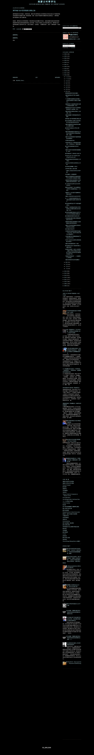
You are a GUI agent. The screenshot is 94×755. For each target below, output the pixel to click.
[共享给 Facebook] (29, 29)
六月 (66, 89)
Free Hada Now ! (66, 497)
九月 (66, 83)
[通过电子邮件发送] (24, 29)
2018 (65, 70)
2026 (65, 54)
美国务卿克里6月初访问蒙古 (71, 93)
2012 (65, 277)
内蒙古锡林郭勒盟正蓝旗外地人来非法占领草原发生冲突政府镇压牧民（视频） (73, 133)
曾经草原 (65, 539)
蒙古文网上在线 (66, 537)
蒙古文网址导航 (66, 524)
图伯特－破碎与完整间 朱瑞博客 (70, 514)
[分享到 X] (28, 29)
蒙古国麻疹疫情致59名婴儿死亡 (72, 216)
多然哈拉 (65, 535)
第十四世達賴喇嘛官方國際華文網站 (71, 506)
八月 (66, 85)
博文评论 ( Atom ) (20, 80)
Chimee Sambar (66, 503)
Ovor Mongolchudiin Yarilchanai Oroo (71, 499)
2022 (65, 62)
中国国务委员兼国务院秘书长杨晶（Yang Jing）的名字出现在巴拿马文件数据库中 (73, 233)
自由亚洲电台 (66, 517)
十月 (66, 80)
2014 (65, 273)
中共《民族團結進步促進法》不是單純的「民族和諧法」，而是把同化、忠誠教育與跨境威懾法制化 (71, 370)
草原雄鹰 (65, 530)
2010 (65, 281)
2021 (65, 64)
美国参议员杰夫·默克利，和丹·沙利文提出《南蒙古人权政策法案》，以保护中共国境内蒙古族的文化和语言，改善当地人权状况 (72, 559)
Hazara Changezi (67, 485)
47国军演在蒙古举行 (70, 140)
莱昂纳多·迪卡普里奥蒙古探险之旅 (73, 118)
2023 (65, 60)
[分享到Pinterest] (31, 29)
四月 (66, 262)
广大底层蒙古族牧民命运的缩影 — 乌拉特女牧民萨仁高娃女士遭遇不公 (73, 100)
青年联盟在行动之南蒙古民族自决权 (71, 526)
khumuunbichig (66, 521)
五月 (66, 91)
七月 (66, 87)
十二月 (67, 76)
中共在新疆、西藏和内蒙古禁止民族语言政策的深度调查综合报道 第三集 (73, 612)
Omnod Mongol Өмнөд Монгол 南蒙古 (71, 541)
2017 (65, 72)
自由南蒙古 (65, 490)
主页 (36, 77)
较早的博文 (57, 77)
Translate (73, 47)
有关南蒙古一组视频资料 (71, 174)
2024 (65, 58)
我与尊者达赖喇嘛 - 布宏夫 (71, 166)
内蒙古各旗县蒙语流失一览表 (72, 243)
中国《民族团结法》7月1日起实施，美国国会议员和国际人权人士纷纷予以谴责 (73, 331)
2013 (65, 275)
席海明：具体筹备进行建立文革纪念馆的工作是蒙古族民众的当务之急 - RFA (73, 209)
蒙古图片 (65, 486)
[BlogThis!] (26, 29)
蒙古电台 (65, 528)
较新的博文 (15, 77)
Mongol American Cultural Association (71, 512)
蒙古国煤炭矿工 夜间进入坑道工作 (73, 153)
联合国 (64, 504)
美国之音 (65, 519)
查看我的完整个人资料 (74, 39)
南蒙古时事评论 (47, 1)
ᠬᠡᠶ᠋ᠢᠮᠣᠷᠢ (64, 533)
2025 (65, 56)
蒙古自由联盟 (66, 510)
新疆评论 (65, 488)
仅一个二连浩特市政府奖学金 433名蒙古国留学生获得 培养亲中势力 (73, 200)
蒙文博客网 (65, 532)
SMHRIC (65, 492)
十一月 (67, 78)
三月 (66, 264)
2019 (65, 68)
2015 (65, 271)
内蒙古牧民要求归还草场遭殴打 (72, 259)
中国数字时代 (66, 515)
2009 (65, 283)
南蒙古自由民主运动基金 (68, 481)
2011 (65, 279)
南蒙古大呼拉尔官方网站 (68, 483)
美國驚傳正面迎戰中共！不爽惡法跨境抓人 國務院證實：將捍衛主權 (73, 460)
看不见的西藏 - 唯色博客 (68, 523)
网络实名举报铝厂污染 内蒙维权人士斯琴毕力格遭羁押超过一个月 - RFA (73, 189)
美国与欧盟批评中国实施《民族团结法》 (71, 387)
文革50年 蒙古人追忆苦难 (71, 168)
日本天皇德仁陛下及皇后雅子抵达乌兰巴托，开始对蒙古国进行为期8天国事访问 (73, 619)
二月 (66, 266)
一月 (66, 268)
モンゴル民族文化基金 (68, 501)
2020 (65, 66)
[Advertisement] (36, 72)
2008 (65, 285)
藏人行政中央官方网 (67, 508)
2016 (65, 74)
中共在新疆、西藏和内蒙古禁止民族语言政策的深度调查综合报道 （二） (73, 638)
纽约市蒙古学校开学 (69, 229)
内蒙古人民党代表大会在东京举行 (73, 196)
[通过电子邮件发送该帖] (23, 29)
